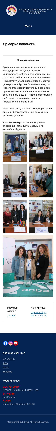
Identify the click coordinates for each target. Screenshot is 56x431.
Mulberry (7, 371)
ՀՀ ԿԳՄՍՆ (9, 359)
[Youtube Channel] (15, 343)
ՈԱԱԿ (6, 367)
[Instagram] (10, 343)
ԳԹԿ (5, 363)
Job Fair (11, 315)
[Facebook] (5, 343)
